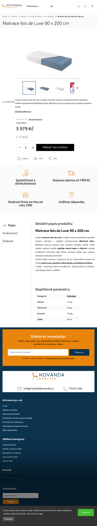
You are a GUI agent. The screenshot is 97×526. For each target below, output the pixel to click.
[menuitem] (33, 6)
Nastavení (8, 519)
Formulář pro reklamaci (13, 422)
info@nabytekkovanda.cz (38, 389)
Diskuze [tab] (8, 241)
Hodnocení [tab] (10, 233)
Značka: (21, 123)
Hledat (10, 501)
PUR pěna (71, 296)
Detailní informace (23, 111)
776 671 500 (75, 389)
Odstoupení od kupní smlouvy (15, 426)
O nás (5, 406)
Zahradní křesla (9, 444)
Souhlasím (86, 512)
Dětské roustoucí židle (12, 449)
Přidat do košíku (55, 147)
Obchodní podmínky (11, 414)
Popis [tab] (12, 225)
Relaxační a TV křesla (12, 453)
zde (41, 513)
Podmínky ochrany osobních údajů (17, 418)
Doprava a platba (10, 410)
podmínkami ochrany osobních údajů (60, 358)
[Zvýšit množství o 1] (33, 147)
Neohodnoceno (35, 119)
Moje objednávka (10, 430)
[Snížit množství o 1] (19, 147)
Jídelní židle (8, 461)
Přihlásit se (79, 352)
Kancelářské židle (10, 457)
